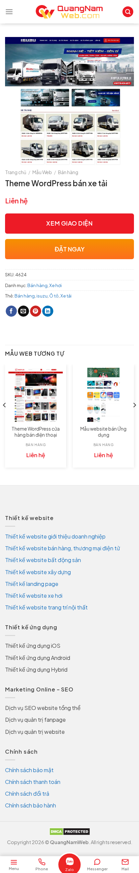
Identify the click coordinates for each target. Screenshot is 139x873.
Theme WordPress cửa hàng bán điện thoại (35, 432)
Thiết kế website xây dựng (38, 572)
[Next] (134, 419)
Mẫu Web (42, 172)
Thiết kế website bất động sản (43, 559)
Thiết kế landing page (31, 583)
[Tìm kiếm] (127, 11)
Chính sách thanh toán (32, 781)
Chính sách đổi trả (27, 793)
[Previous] (4, 419)
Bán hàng (68, 172)
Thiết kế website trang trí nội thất (46, 607)
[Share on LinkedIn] (47, 311)
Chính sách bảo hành (30, 805)
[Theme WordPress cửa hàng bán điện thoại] (35, 395)
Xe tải (66, 296)
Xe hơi (55, 285)
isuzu (42, 296)
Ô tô (54, 296)
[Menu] (9, 11)
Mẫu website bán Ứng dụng (103, 432)
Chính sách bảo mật (29, 769)
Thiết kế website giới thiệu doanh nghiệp (55, 536)
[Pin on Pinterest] (35, 311)
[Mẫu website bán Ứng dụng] (103, 395)
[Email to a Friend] (23, 311)
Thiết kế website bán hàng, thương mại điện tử (62, 548)
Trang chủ (15, 172)
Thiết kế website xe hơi (33, 595)
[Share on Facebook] (11, 311)
